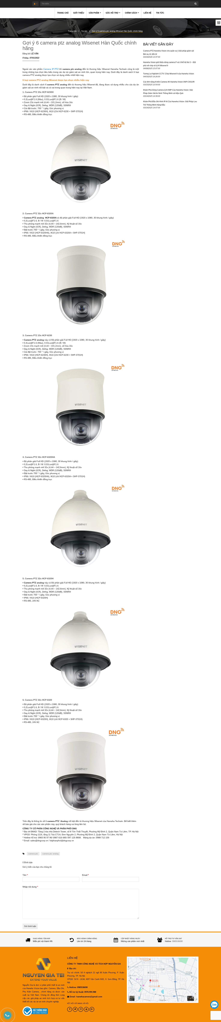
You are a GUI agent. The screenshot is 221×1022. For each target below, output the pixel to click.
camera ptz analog (50, 854)
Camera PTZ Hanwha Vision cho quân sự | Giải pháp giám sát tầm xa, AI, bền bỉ (168, 52)
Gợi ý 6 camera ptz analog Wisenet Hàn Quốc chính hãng (80, 45)
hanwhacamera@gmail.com (89, 997)
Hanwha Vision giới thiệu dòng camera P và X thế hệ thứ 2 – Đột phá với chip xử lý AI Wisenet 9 (169, 64)
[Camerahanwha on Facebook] (69, 1009)
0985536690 (177, 941)
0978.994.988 (90, 992)
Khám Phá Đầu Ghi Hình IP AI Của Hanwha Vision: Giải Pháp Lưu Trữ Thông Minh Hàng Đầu (170, 103)
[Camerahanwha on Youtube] (86, 1009)
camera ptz (33, 854)
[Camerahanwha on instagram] (80, 1009)
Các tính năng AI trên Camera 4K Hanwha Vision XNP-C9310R (169, 82)
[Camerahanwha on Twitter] (75, 1009)
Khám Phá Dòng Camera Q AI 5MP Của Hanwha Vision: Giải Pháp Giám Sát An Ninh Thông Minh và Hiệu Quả (168, 91)
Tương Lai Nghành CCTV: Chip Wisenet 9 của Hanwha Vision (168, 74)
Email (85, 875)
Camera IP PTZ (50, 69)
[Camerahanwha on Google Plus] (91, 1009)
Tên (25, 875)
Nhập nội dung (30, 887)
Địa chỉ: (72, 969)
